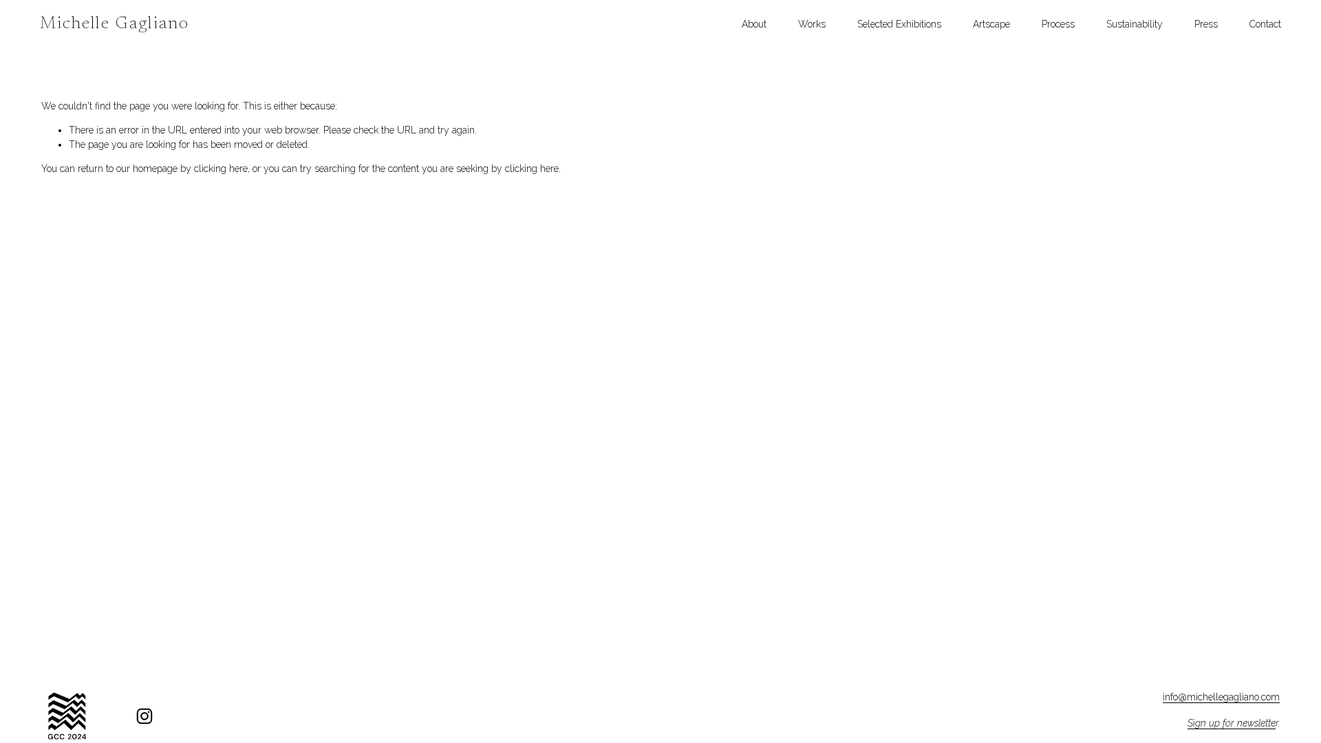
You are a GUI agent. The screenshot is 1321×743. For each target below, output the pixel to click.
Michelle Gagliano (115, 24)
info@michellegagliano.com (1221, 696)
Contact (1265, 24)
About (754, 24)
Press (1206, 24)
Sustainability (1134, 24)
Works (812, 24)
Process (1058, 24)
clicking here (221, 168)
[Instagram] (144, 716)
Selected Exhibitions (899, 24)
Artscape (991, 24)
